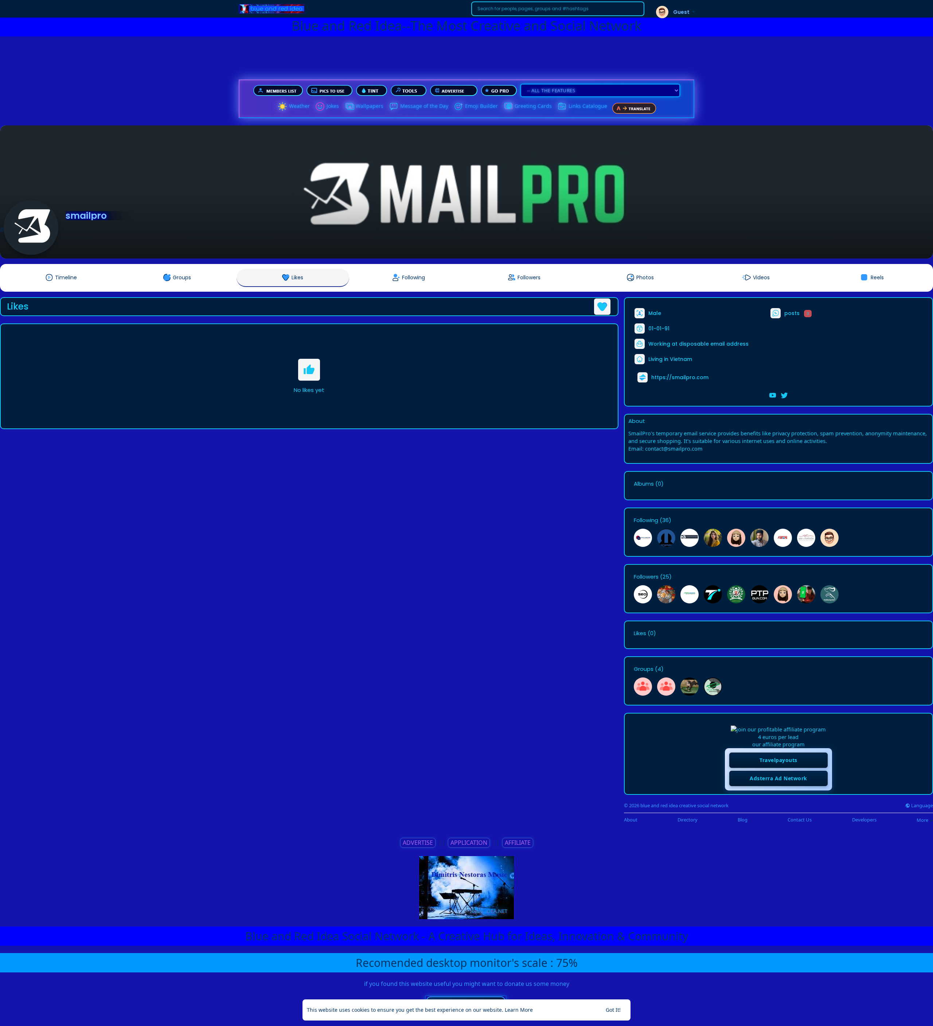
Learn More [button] (519, 1009)
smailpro (86, 215)
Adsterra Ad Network (778, 778)
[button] (557, 8)
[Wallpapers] (349, 106)
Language (921, 805)
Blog (742, 819)
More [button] (923, 820)
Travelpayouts (778, 760)
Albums (644, 484)
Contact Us (800, 819)
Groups (643, 669)
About (630, 819)
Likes (640, 633)
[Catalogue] (562, 106)
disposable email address (714, 343)
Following (646, 520)
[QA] (508, 106)
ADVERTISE (418, 843)
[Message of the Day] (394, 106)
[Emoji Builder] (458, 106)
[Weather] (282, 106)
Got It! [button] (613, 1009)
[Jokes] (320, 106)
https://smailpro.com (679, 377)
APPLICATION (468, 843)
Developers (864, 819)
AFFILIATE (518, 843)
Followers (646, 577)
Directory (688, 819)
